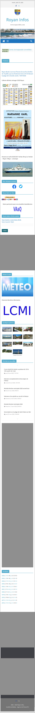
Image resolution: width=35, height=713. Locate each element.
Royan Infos (17, 19)
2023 (3, 584)
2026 (3, 575)
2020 (3, 592)
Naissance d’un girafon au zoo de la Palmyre (16, 396)
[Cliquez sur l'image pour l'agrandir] (17, 109)
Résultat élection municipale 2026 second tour (16, 388)
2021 (3, 589)
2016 (3, 603)
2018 (3, 597)
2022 (3, 586)
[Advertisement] (17, 252)
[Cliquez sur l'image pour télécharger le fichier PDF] (17, 84)
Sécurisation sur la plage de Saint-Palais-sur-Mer (17, 412)
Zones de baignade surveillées (20, 50)
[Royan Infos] (17, 30)
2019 (3, 594)
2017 (3, 600)
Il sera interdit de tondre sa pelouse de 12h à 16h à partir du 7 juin (16, 370)
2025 (3, 578)
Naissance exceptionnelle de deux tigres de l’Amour (16, 379)
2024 (3, 581)
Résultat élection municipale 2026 (13, 404)
